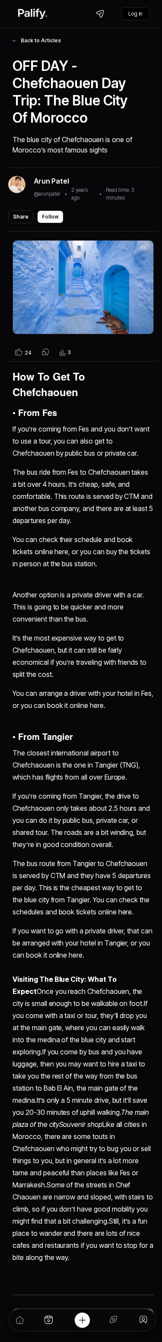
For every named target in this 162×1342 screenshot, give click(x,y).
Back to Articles (41, 40)
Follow (50, 216)
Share (21, 216)
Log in (135, 13)
